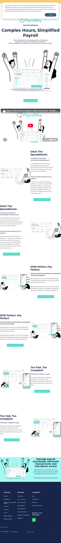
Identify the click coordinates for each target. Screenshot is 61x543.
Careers (5, 512)
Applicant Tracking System (23, 515)
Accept (50, 14)
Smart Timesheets (21, 502)
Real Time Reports (21, 508)
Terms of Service (4, 531)
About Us (6, 496)
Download (6, 509)
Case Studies (35, 499)
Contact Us (6, 506)
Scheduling (20, 496)
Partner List (34, 502)
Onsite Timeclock (21, 499)
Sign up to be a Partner (37, 505)
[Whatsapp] (34, 520)
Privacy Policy (15, 531)
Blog (33, 496)
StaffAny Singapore (8, 515)
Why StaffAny (7, 499)
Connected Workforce (22, 511)
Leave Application (21, 505)
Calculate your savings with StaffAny (10, 503)
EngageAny (20, 518)
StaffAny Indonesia (8, 519)
